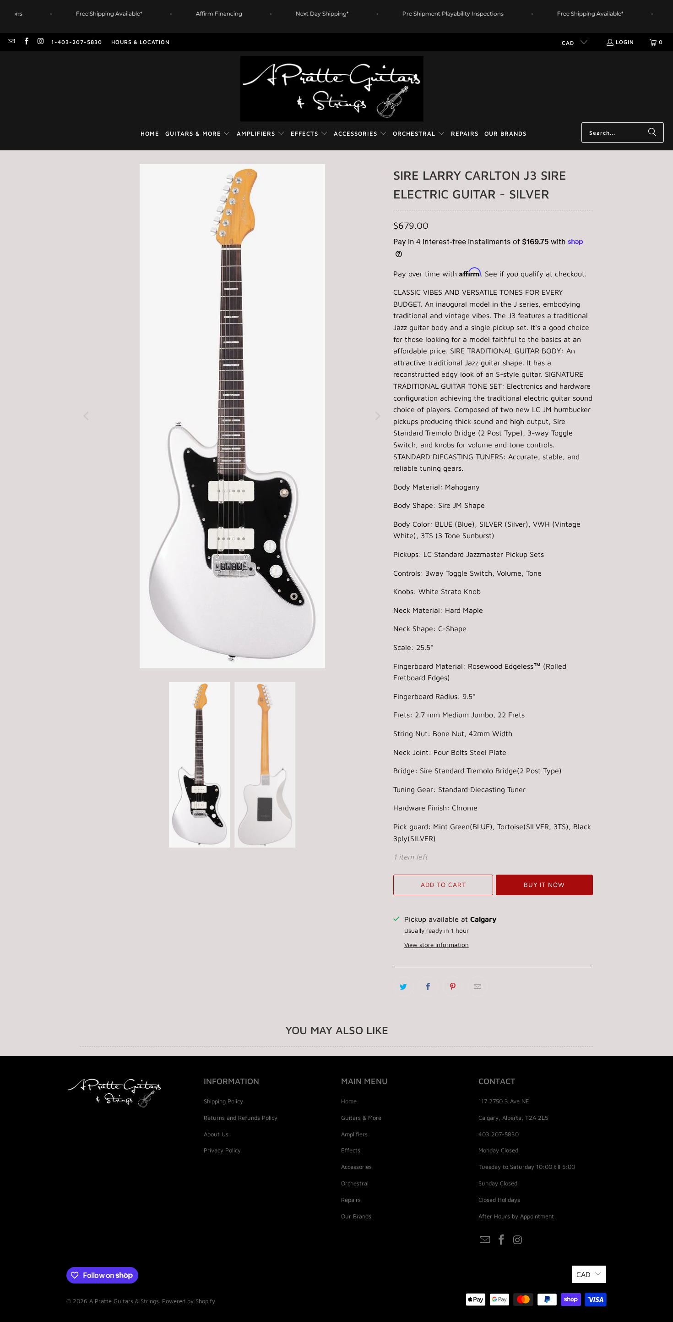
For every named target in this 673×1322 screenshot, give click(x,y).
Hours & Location (140, 42)
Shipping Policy (223, 1101)
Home (349, 1101)
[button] (198, 134)
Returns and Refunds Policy (240, 1117)
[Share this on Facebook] (428, 986)
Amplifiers (354, 1134)
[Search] (652, 132)
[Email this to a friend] (477, 986)
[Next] (377, 416)
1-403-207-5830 (76, 42)
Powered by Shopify (188, 1301)
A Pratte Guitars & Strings (124, 1301)
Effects (350, 1150)
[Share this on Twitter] (403, 986)
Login (625, 42)
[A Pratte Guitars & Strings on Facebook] (25, 42)
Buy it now (544, 884)
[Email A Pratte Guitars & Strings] (11, 42)
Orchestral (355, 1183)
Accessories (356, 1166)
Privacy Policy (222, 1150)
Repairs (351, 1199)
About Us (216, 1134)
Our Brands (356, 1216)
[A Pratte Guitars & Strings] (331, 89)
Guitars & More (361, 1117)
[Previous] (87, 416)
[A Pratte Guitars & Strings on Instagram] (40, 42)
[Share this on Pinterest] (453, 986)
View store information (436, 944)
